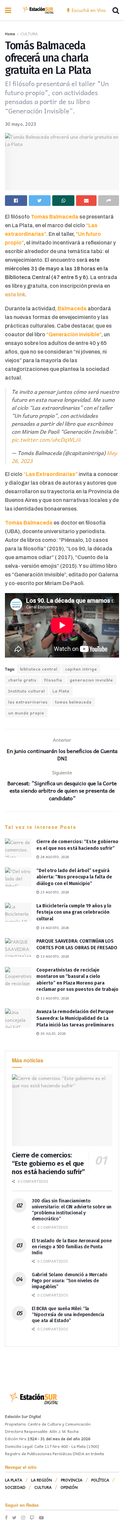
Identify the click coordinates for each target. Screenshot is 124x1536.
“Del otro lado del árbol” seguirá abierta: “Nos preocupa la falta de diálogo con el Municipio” (74, 877)
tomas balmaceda (73, 701)
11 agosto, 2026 (54, 998)
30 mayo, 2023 (20, 123)
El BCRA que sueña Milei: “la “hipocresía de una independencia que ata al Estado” (68, 1314)
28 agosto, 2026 (54, 856)
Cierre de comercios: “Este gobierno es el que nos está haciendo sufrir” (48, 1163)
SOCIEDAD (15, 1487)
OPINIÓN (69, 1487)
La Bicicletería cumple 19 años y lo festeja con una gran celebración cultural (73, 912)
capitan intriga (81, 669)
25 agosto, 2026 (54, 892)
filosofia (53, 680)
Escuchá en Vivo (88, 10)
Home (10, 33)
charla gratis (22, 680)
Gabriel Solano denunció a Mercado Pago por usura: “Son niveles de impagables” (69, 1281)
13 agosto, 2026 (54, 956)
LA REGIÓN (41, 1479)
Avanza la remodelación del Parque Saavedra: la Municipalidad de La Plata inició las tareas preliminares (75, 1018)
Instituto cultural (26, 691)
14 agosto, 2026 (54, 927)
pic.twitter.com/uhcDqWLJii (46, 439)
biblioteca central (39, 669)
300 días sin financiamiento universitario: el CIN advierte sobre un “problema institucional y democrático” (71, 1210)
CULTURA (29, 33)
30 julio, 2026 (52, 1033)
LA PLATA (13, 1479)
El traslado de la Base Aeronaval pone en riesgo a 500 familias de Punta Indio (72, 1247)
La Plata (61, 691)
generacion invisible (91, 680)
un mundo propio (26, 712)
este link (15, 294)
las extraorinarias (28, 701)
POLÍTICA (100, 1479)
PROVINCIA (71, 1479)
